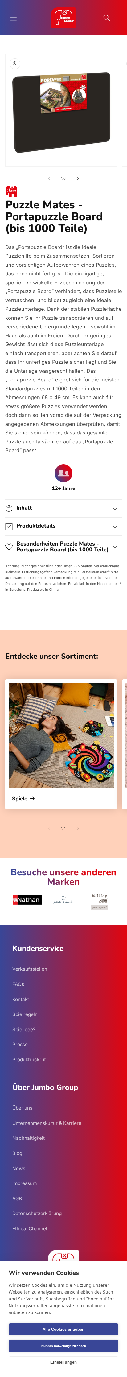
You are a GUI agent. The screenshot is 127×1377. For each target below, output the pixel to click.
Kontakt (20, 999)
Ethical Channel (29, 1229)
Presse (20, 1044)
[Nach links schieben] (49, 178)
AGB (17, 1198)
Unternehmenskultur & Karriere (46, 1123)
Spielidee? (23, 1029)
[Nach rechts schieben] (77, 178)
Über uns (22, 1108)
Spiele (19, 799)
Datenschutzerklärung (37, 1213)
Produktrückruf (29, 1060)
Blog (17, 1153)
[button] (13, 17)
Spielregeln (25, 1014)
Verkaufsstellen (29, 969)
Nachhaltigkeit (28, 1138)
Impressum (24, 1183)
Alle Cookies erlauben (63, 1329)
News (18, 1168)
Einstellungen (63, 1362)
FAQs (18, 984)
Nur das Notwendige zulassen (63, 1346)
